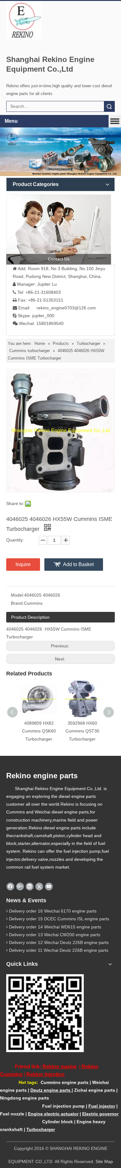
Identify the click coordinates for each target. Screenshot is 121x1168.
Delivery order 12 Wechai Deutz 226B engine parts (59, 942)
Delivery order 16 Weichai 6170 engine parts (52, 910)
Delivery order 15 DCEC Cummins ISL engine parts (59, 918)
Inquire (23, 564)
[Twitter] (39, 886)
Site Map (104, 1161)
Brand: (17, 603)
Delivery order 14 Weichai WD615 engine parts (55, 926)
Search (109, 106)
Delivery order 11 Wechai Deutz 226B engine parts (58, 950)
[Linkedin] (30, 886)
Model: (17, 595)
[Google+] (20, 886)
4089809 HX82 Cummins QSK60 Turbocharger (39, 731)
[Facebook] (10, 886)
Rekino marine (60, 1066)
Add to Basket (78, 564)
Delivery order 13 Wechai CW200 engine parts (54, 934)
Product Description (30, 617)
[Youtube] (49, 886)
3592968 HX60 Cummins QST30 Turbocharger (82, 731)
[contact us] (58, 229)
